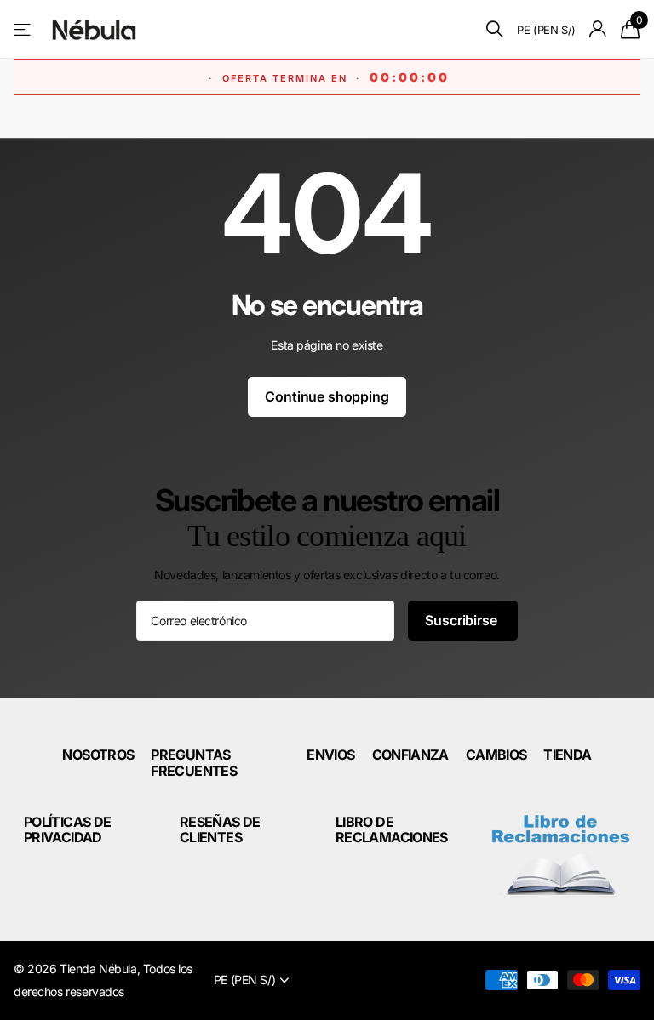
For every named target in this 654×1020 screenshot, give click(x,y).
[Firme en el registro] (598, 29)
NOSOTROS (98, 754)
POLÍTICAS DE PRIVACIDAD (67, 829)
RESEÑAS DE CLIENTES (220, 829)
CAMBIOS (496, 754)
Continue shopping (326, 396)
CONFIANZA (410, 754)
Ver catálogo (23, 29)
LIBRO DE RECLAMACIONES (392, 829)
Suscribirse (462, 620)
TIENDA (567, 754)
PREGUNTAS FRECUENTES (194, 762)
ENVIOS (330, 754)
